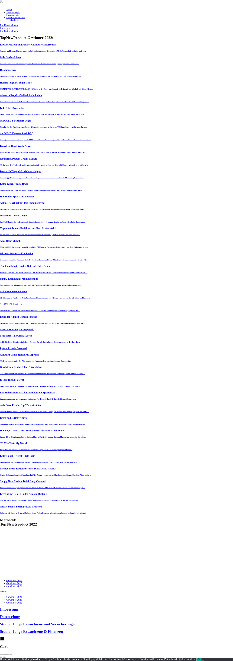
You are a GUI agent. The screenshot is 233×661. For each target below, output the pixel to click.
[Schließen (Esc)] (1, 654)
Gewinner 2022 (14, 586)
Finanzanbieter (12, 15)
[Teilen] (4, 654)
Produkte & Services (15, 17)
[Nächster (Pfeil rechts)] (4, 657)
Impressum (9, 609)
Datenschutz (10, 617)
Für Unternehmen (9, 25)
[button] (116, 591)
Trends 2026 (12, 20)
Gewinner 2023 (14, 583)
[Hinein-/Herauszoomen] (11, 654)
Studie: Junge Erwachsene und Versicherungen (38, 624)
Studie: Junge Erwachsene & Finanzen (31, 631)
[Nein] (203, 660)
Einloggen (5, 28)
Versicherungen (13, 12)
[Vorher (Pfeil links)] (1, 657)
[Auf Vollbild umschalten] (7, 654)
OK (199, 659)
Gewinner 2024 (14, 580)
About (9, 10)
